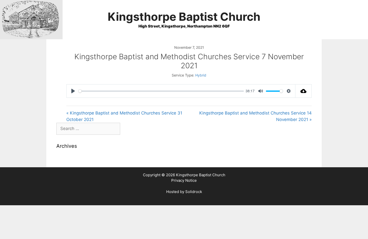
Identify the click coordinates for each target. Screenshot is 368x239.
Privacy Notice (184, 180)
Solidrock (193, 191)
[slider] (161, 91)
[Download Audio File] (303, 91)
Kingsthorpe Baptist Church (184, 17)
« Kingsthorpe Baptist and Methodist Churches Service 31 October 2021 (124, 116)
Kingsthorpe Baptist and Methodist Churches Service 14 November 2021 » (255, 116)
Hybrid (200, 75)
